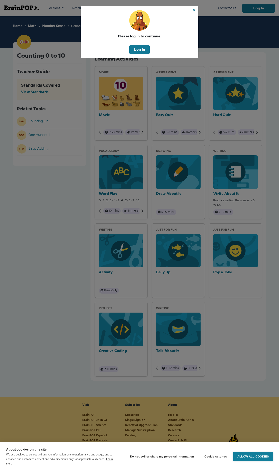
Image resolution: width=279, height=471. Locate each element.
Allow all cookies (253, 456)
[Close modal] (194, 10)
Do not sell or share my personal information (162, 456)
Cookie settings (215, 456)
